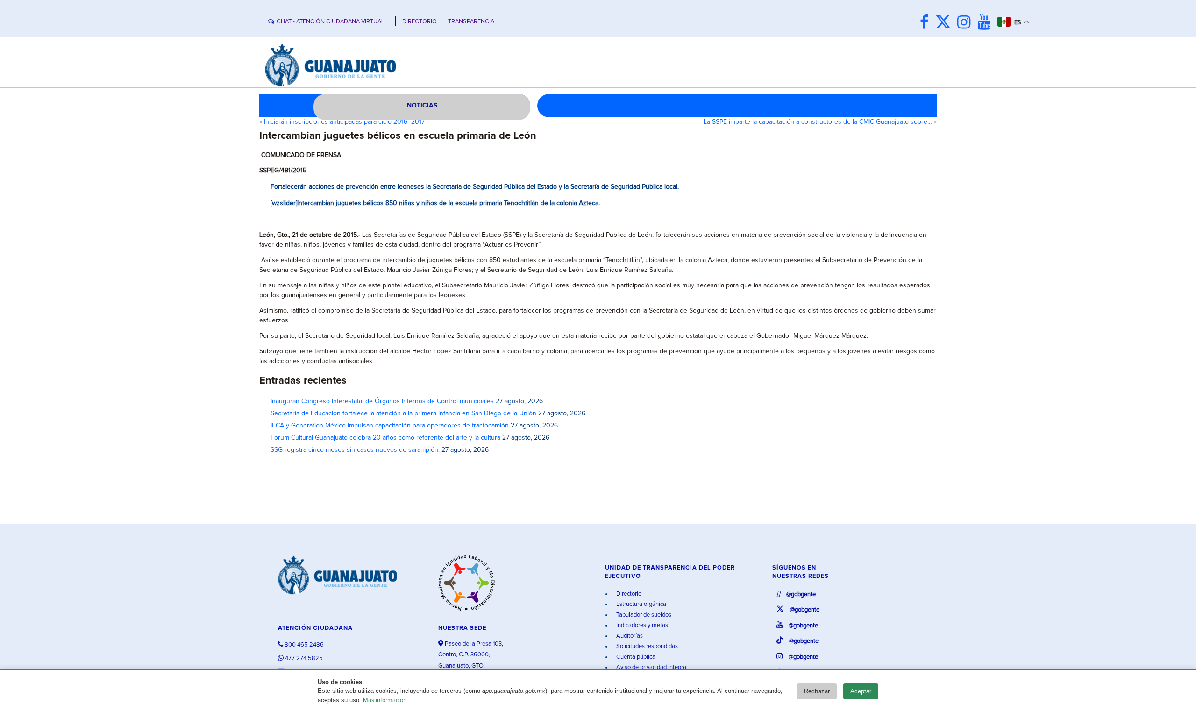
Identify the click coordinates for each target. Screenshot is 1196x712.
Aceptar (860, 691)
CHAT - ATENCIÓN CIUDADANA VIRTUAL (330, 22)
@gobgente (800, 594)
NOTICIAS (422, 105)
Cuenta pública (635, 657)
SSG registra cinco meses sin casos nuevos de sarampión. (355, 450)
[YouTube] (986, 23)
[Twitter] (945, 23)
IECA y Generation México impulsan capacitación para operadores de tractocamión (390, 425)
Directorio (628, 594)
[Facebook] (926, 23)
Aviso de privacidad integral (651, 667)
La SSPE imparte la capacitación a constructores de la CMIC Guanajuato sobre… (818, 122)
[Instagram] (966, 23)
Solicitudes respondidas (646, 646)
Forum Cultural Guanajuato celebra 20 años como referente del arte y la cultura (385, 437)
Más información (384, 701)
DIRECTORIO (419, 22)
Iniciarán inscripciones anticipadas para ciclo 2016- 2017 (344, 122)
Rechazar (817, 691)
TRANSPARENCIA (471, 22)
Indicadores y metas (641, 625)
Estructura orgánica (640, 604)
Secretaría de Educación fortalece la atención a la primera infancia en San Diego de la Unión (403, 413)
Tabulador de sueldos (643, 615)
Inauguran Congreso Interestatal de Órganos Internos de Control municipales (382, 401)
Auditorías (629, 636)
